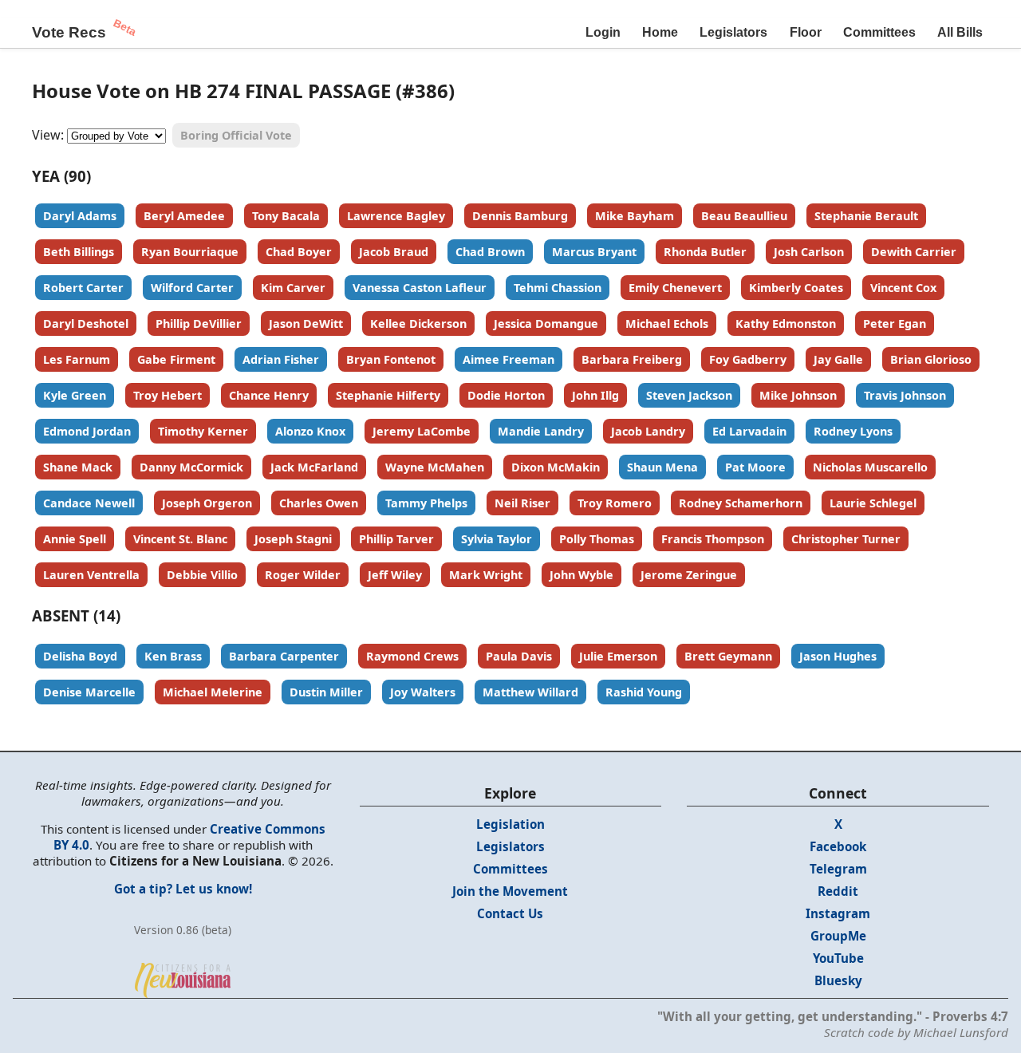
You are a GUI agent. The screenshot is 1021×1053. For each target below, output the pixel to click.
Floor (806, 32)
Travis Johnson (905, 395)
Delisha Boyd (80, 656)
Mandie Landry (541, 431)
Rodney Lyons (853, 431)
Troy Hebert (167, 395)
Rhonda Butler (705, 251)
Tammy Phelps (426, 503)
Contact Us (510, 913)
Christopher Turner (846, 538)
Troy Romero (615, 503)
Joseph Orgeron (207, 503)
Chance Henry (269, 395)
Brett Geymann (728, 656)
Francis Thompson (712, 538)
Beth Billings (78, 251)
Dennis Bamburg (520, 215)
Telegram (838, 869)
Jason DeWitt (306, 323)
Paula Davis (519, 656)
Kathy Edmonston (785, 323)
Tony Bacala (286, 215)
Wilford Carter (192, 287)
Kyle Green (74, 395)
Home (660, 32)
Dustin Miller (326, 692)
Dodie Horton (506, 395)
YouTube (838, 958)
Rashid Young (643, 692)
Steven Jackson (689, 395)
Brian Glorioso (931, 359)
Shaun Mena (662, 467)
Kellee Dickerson (418, 323)
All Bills (960, 32)
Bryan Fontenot (391, 359)
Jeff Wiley (395, 574)
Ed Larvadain (749, 431)
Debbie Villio (202, 574)
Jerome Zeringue (689, 574)
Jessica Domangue (546, 323)
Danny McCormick (191, 467)
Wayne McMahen (434, 467)
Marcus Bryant (594, 251)
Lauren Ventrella (91, 574)
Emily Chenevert (675, 287)
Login (603, 32)
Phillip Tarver (396, 538)
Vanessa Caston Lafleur (420, 287)
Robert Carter (83, 287)
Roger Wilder (303, 574)
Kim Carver (293, 287)
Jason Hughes (838, 656)
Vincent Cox (903, 287)
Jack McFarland (314, 467)
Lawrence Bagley (396, 215)
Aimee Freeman (508, 359)
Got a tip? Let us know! (183, 889)
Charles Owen (318, 503)
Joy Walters (422, 692)
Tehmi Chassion (557, 287)
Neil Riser (522, 503)
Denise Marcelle (89, 692)
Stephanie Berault (866, 215)
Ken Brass (173, 656)
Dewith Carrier (913, 251)
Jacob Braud (393, 251)
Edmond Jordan (87, 431)
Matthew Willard (530, 692)
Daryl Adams (79, 215)
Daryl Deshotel (85, 323)
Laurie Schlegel (873, 503)
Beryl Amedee (184, 215)
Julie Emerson (618, 656)
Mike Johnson (798, 395)
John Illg (595, 395)
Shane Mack (77, 467)
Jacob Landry (648, 431)
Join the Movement (510, 891)
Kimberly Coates (796, 287)
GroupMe (838, 936)
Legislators (733, 32)
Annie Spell (74, 538)
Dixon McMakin (555, 467)
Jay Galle (838, 359)
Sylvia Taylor (496, 538)
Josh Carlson (809, 251)
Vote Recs (69, 32)
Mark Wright (485, 574)
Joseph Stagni (293, 538)
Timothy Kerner (203, 431)
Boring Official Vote (236, 135)
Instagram (838, 913)
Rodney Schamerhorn (740, 503)
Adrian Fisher (280, 359)
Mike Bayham (634, 215)
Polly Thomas (596, 538)
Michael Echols (666, 323)
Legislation (510, 824)
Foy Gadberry (747, 359)
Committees (879, 32)
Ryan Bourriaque (189, 251)
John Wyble (581, 574)
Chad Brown (490, 251)
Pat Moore (755, 467)
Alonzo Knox (310, 431)
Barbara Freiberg (631, 359)
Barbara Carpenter (284, 656)
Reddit (838, 891)
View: (48, 135)
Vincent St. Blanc (180, 538)
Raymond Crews (412, 656)
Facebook (838, 846)
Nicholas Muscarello (870, 467)
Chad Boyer (299, 251)
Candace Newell (89, 503)
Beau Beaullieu (744, 215)
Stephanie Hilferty (388, 395)
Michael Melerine (212, 692)
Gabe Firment (176, 359)
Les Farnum (76, 359)
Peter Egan (894, 323)
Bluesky (838, 980)
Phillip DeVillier (199, 323)
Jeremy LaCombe (422, 431)
